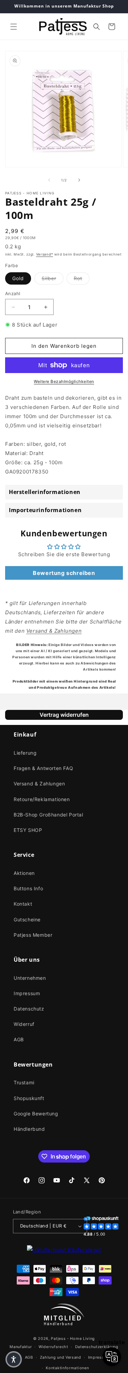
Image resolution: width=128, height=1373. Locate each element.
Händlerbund (29, 1129)
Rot (81, 278)
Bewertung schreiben (64, 572)
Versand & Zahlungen (39, 783)
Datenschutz (29, 1009)
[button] (13, 26)
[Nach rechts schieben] (79, 180)
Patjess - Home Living (73, 1338)
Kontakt (23, 904)
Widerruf (24, 1024)
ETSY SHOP (28, 830)
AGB (19, 1039)
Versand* (44, 254)
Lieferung (25, 753)
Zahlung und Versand (60, 1357)
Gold (18, 278)
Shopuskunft (29, 1098)
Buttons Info (28, 888)
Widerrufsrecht (53, 1346)
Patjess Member (33, 935)
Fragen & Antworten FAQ (43, 768)
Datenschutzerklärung (96, 1346)
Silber (52, 278)
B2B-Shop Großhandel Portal (48, 815)
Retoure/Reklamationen (42, 799)
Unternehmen (30, 978)
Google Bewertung (36, 1113)
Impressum (27, 993)
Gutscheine (27, 919)
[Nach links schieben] (49, 180)
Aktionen (24, 873)
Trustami (24, 1082)
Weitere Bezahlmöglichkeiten (64, 381)
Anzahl (12, 293)
